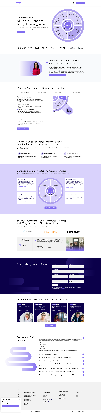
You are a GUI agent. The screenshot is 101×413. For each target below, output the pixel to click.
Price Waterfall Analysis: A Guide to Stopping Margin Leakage (76, 299)
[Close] (19, 399)
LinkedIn (18, 385)
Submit (55, 280)
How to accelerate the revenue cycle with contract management (24, 299)
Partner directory (62, 392)
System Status (81, 406)
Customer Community (62, 385)
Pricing (25, 400)
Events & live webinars (62, 395)
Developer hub (45, 396)
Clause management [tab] (24, 92)
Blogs (44, 385)
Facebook (18, 389)
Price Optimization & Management (30, 390)
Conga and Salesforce (28, 397)
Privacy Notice (62, 283)
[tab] (27, 226)
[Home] (18, 3)
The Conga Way (78, 389)
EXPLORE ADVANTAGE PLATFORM (58, 75)
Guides (44, 389)
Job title (54, 274)
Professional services (46, 393)
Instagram (18, 392)
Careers (77, 390)
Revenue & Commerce (28, 389)
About (77, 385)
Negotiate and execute (28, 393)
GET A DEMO (20, 32)
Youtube (18, 394)
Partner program (62, 389)
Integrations (26, 398)
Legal (72, 406)
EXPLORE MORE (21, 181)
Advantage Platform (27, 385)
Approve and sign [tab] (59, 92)
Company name (55, 269)
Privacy (76, 406)
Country (70, 274)
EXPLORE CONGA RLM (50, 202)
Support (44, 398)
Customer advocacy (62, 388)
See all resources (50, 320)
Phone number (71, 269)
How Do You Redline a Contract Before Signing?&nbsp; (41, 299)
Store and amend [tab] (76, 92)
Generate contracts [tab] (42, 92)
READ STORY (21, 244)
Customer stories (46, 386)
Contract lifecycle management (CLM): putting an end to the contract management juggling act (58, 299)
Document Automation (28, 386)
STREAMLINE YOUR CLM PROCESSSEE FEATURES (28, 123)
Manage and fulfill (27, 394)
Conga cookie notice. (11, 403)
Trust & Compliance (79, 386)
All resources (45, 390)
